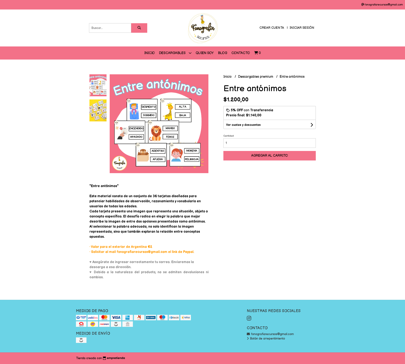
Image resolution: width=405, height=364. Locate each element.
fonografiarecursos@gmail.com (272, 334)
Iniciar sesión (302, 28)
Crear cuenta (271, 28)
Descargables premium (256, 77)
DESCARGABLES (172, 53)
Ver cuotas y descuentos (243, 125)
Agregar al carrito (269, 156)
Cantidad (228, 135)
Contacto (240, 53)
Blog (222, 53)
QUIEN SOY (205, 53)
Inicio (149, 53)
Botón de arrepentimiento (267, 338)
